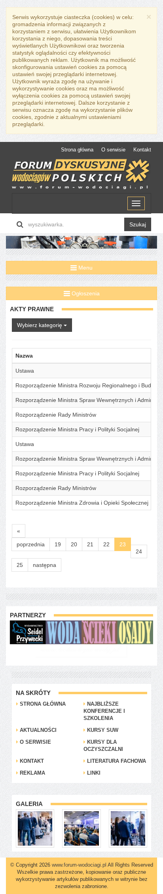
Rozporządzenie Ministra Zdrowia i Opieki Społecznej (81, 503)
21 (90, 544)
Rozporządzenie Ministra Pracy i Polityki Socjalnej (77, 429)
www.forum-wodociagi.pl (79, 865)
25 (20, 565)
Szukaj (137, 224)
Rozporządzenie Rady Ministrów (55, 415)
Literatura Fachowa (115, 761)
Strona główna (77, 150)
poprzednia (31, 544)
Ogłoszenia (85, 293)
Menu (85, 267)
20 (74, 544)
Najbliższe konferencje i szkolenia (104, 711)
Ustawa (24, 371)
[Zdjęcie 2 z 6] (61, 828)
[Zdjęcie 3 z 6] (107, 828)
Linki (92, 773)
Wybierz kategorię (40, 325)
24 (139, 551)
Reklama (31, 773)
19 (58, 544)
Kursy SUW (101, 730)
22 (106, 544)
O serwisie (113, 150)
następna (44, 565)
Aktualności (37, 730)
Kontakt (142, 150)
